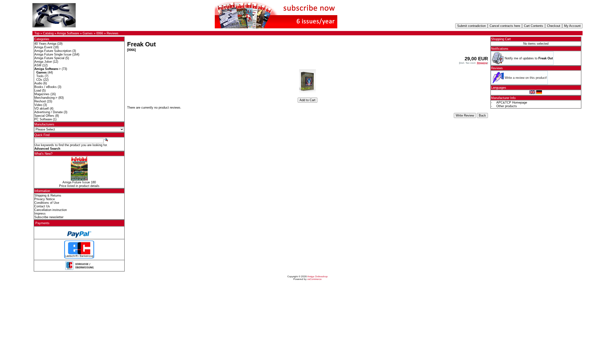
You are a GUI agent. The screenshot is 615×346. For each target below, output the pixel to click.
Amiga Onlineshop (317, 276)
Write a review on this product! (526, 78)
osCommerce (314, 279)
